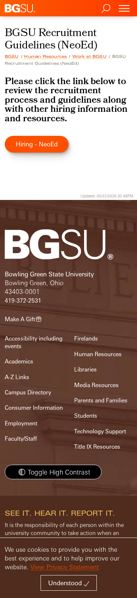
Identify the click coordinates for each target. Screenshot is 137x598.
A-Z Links (17, 377)
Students (85, 415)
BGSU (12, 56)
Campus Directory (28, 392)
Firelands (86, 338)
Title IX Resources (97, 446)
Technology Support (100, 431)
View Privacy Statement (64, 567)
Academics (19, 361)
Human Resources (45, 56)
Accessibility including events (33, 342)
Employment (21, 423)
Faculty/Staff (21, 438)
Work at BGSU (89, 56)
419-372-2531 (23, 300)
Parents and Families (101, 400)
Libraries (85, 369)
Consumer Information (34, 407)
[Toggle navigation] (124, 8)
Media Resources (96, 385)
